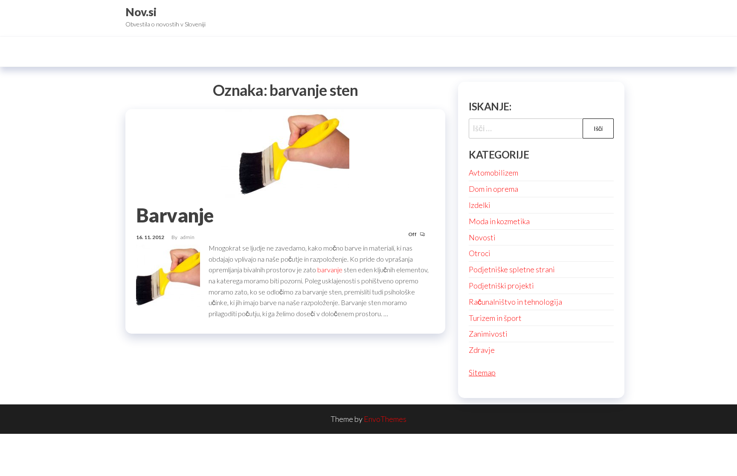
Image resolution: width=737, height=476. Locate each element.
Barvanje (175, 215)
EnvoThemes (385, 419)
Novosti (482, 237)
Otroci (479, 253)
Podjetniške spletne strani (512, 269)
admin (187, 237)
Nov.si (141, 12)
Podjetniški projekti (501, 285)
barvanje (329, 269)
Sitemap (482, 372)
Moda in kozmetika (499, 221)
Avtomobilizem (493, 172)
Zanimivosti (488, 333)
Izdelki (479, 205)
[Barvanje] (285, 153)
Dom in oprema (493, 188)
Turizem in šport (495, 318)
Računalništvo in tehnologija (515, 301)
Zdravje (482, 350)
